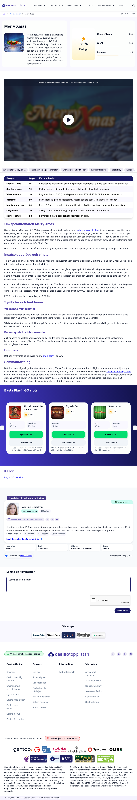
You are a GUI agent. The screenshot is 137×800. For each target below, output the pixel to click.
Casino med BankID (12, 707)
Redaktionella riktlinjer (39, 690)
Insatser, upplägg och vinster (44, 170)
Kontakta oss (39, 707)
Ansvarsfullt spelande (91, 674)
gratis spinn (48, 356)
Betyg (31, 178)
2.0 (30, 189)
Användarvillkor (93, 680)
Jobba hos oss (40, 702)
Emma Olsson (26, 555)
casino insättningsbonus (118, 371)
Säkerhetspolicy (93, 686)
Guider (121, 5)
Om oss (36, 672)
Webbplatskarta (67, 672)
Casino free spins (15, 719)
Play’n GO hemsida (13, 477)
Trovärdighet (39, 677)
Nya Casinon (12, 694)
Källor (129, 170)
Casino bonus (55, 5)
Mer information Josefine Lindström (22, 539)
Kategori (10, 178)
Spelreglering (92, 702)
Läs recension (26, 442)
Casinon (10, 672)
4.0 (30, 183)
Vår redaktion (39, 682)
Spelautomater (72, 5)
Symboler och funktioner (74, 170)
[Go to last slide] (2, 428)
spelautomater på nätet (87, 230)
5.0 (30, 205)
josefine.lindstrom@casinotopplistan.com (26, 519)
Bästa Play (116, 170)
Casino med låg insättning (14, 679)
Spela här (24, 434)
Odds (88, 5)
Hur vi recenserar (41, 696)
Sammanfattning (98, 170)
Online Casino (37, 5)
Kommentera (122, 610)
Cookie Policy (92, 696)
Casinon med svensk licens (13, 687)
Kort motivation (47, 178)
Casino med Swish (15, 699)
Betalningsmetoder (104, 5)
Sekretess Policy (93, 691)
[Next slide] (135, 428)
